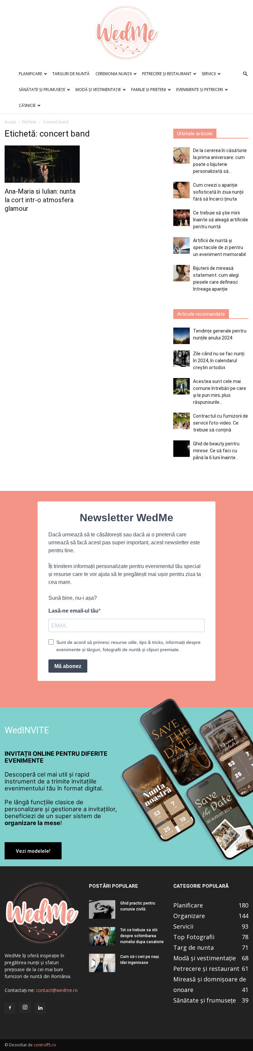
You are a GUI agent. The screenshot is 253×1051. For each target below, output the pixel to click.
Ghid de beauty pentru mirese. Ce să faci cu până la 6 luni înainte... (216, 450)
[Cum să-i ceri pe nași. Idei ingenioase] (102, 963)
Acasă (10, 122)
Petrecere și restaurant (166, 74)
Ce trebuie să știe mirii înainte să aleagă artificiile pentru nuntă (220, 219)
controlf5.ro (45, 1045)
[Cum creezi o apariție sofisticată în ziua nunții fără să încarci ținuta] (181, 190)
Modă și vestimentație (98, 89)
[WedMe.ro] (126, 33)
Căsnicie (27, 105)
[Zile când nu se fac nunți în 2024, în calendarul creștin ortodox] (181, 358)
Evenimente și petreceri (199, 89)
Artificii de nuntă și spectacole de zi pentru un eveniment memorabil (219, 247)
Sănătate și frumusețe (42, 89)
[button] (245, 74)
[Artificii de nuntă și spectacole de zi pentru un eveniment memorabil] (181, 245)
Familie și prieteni (148, 89)
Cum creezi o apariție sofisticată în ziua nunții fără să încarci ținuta (218, 192)
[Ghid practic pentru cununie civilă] (102, 909)
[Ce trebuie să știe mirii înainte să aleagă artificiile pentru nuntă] (181, 217)
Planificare (30, 74)
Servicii (209, 74)
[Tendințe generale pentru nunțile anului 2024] (181, 336)
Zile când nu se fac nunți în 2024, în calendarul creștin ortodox (218, 360)
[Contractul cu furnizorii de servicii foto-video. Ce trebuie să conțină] (181, 421)
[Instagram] (25, 1007)
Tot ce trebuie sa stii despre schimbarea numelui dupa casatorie (142, 936)
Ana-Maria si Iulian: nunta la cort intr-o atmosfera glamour (40, 199)
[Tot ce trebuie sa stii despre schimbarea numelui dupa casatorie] (102, 936)
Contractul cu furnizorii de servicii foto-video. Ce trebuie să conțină (220, 422)
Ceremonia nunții (114, 74)
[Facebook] (10, 1008)
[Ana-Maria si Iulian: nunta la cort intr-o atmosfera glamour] (42, 164)
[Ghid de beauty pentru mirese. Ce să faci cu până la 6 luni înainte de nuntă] (181, 448)
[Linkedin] (40, 1008)
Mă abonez (67, 666)
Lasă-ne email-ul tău (73, 611)
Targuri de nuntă (71, 74)
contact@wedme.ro (57, 990)
